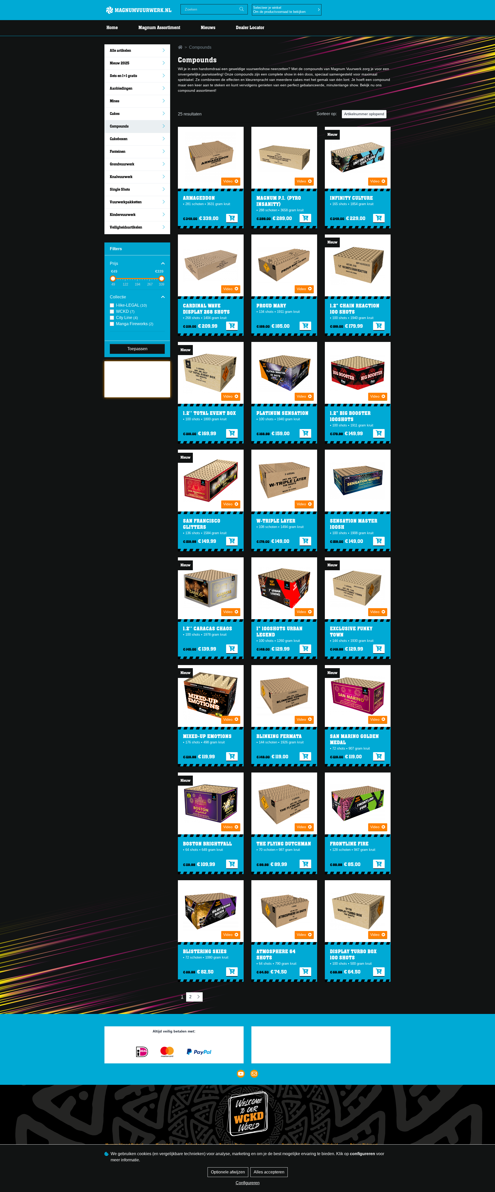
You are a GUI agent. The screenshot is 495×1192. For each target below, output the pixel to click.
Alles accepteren (269, 1172)
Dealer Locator (250, 28)
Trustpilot (117, 368)
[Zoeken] (242, 9)
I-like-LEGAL (131, 305)
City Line (127, 317)
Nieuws (208, 28)
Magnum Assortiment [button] (159, 28)
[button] (137, 264)
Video (228, 181)
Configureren (248, 1183)
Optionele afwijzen (228, 1172)
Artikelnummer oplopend (364, 114)
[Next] (198, 997)
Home (112, 28)
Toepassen (137, 349)
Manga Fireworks (134, 324)
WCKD (125, 311)
